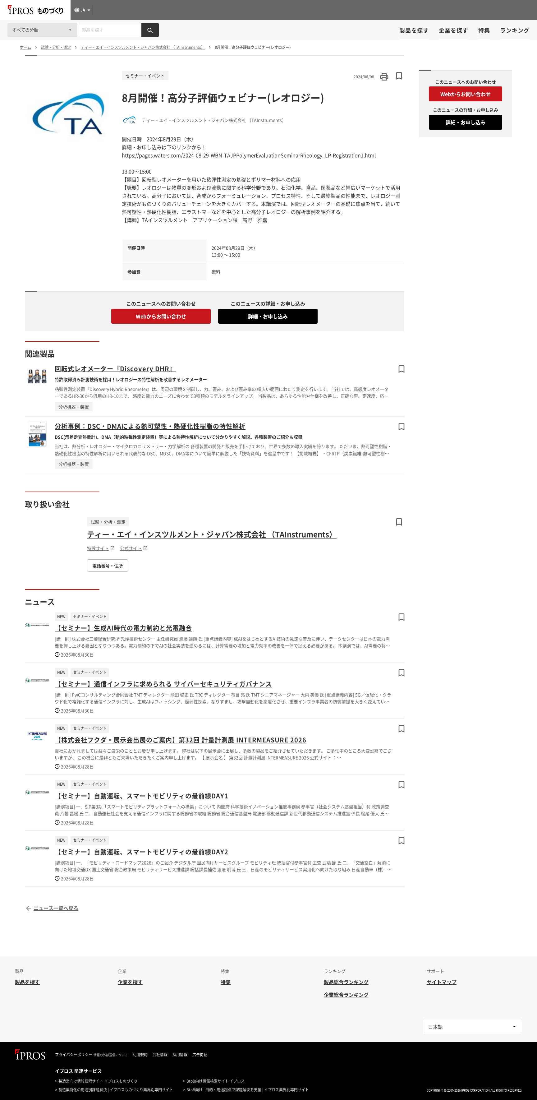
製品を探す (414, 30)
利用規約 (140, 1054)
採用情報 (179, 1054)
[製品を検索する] (150, 30)
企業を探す (453, 30)
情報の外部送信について (111, 1055)
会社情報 (160, 1054)
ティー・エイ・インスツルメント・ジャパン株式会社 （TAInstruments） (212, 534)
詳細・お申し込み (268, 316)
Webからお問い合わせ (161, 316)
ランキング (515, 30)
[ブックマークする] (401, 369)
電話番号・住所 (107, 565)
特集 (484, 30)
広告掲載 (199, 1054)
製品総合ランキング (346, 982)
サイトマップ (442, 982)
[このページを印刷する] (384, 77)
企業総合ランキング (346, 994)
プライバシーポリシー (73, 1054)
